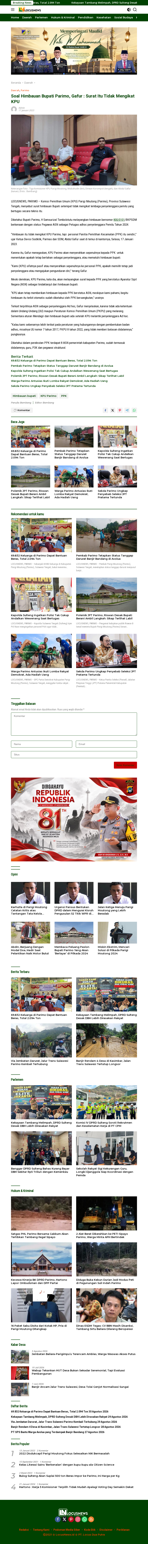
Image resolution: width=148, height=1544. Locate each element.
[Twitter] (64, 1519)
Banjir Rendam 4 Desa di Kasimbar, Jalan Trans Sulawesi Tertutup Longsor (103, 1062)
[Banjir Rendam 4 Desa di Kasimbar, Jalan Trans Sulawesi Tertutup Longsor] (106, 1040)
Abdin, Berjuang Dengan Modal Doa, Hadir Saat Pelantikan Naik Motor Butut (30, 950)
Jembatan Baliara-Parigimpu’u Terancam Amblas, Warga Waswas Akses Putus (84, 1354)
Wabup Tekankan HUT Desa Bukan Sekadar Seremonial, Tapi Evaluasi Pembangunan (78, 1372)
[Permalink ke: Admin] (14, 109)
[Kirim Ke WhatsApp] (134, 410)
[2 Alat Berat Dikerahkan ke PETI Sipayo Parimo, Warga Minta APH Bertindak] (106, 1213)
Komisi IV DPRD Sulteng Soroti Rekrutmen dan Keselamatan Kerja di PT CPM (104, 1124)
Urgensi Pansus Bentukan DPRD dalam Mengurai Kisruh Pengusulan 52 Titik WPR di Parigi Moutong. (74, 910)
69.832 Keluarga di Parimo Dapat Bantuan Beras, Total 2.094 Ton (54, 360)
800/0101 (119, 219)
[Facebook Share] (105, 410)
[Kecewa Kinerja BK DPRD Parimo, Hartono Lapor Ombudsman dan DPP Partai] (41, 1259)
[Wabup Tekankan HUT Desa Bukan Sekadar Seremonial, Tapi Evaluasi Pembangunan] (20, 1373)
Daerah (15, 90)
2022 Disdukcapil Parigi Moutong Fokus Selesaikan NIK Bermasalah (64, 1453)
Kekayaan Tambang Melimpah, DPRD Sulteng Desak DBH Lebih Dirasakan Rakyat (63, 2)
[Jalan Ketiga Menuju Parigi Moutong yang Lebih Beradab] (117, 893)
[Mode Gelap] (129, 10)
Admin (22, 107)
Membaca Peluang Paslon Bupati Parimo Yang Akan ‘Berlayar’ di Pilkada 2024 (72, 950)
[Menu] (13, 9)
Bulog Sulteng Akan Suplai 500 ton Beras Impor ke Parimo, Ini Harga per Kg (69, 1476)
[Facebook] (58, 1519)
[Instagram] (78, 1519)
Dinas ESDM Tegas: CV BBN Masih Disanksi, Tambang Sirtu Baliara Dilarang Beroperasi (104, 1327)
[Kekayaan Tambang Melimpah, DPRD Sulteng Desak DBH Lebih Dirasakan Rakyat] (106, 994)
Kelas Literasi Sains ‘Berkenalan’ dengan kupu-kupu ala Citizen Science (66, 1464)
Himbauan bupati (24, 396)
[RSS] (91, 1519)
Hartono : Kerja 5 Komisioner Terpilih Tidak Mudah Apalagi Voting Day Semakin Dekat (76, 1487)
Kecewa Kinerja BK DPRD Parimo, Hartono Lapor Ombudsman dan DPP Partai (39, 1281)
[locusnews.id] (30, 9)
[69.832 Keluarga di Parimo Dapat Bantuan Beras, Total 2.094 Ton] (30, 437)
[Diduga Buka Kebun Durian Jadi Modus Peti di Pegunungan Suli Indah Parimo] (106, 1259)
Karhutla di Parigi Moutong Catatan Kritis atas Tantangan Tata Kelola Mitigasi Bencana (29, 910)
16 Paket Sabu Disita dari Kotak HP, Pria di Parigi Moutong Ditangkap (39, 1327)
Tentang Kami (41, 1529)
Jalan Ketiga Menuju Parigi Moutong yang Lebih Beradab (115, 910)
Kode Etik (89, 1529)
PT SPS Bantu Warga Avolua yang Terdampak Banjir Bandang (47, 1432)
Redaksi (24, 1529)
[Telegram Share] (127, 410)
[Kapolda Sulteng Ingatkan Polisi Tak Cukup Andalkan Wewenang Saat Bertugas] (117, 436)
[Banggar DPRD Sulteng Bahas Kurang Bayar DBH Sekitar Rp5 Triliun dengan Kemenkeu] (41, 1148)
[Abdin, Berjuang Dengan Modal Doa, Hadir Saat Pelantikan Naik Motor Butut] (30, 933)
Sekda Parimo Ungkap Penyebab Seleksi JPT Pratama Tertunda (53, 386)
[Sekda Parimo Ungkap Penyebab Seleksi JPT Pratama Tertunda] (117, 476)
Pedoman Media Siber (66, 1529)
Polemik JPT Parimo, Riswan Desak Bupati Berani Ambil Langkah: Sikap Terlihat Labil (67, 376)
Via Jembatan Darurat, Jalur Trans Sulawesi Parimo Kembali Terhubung (39, 1062)
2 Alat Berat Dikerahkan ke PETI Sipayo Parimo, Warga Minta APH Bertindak (102, 1235)
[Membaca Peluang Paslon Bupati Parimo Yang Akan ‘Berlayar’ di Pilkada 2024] (74, 933)
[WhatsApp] (84, 1519)
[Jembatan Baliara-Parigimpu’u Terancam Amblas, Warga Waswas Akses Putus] (20, 1356)
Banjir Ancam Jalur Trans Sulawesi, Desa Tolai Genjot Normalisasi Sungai (80, 1386)
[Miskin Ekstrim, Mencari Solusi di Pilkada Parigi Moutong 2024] (117, 933)
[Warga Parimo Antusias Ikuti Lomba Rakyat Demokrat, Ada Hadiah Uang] (74, 476)
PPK (64, 396)
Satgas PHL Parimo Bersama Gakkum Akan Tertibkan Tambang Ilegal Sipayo (39, 1235)
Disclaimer (106, 1529)
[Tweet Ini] (112, 410)
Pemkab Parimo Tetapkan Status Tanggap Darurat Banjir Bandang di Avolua (62, 365)
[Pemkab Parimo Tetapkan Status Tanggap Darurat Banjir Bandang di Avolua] (74, 436)
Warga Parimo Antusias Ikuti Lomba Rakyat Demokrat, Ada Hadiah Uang (59, 381)
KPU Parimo (48, 396)
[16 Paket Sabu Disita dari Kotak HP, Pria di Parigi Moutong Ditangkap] (41, 1305)
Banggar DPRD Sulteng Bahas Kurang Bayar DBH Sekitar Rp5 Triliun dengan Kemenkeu (40, 1170)
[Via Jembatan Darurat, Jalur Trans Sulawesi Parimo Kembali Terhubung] (41, 1040)
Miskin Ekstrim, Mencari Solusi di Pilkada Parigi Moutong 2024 (113, 950)
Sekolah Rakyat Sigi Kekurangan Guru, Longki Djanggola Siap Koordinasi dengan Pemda (104, 1172)
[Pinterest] (71, 1519)
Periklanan (123, 1529)
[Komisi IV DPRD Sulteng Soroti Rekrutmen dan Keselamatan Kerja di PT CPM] (106, 1102)
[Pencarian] (135, 10)
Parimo (25, 90)
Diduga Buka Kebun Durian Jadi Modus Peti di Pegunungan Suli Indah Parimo (105, 1281)
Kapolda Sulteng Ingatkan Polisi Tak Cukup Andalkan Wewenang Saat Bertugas (64, 370)
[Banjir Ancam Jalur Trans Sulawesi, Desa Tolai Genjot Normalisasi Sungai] (20, 1389)
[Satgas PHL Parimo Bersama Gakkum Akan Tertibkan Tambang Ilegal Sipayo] (41, 1213)
